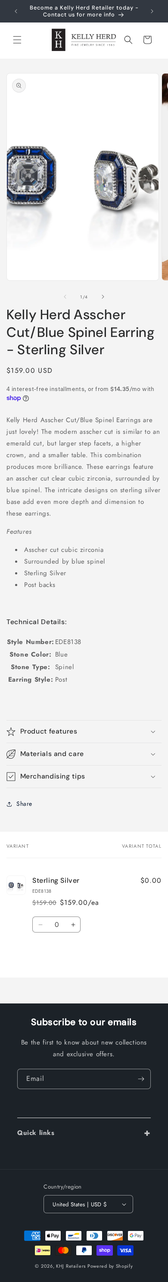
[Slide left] (65, 296)
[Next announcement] (152, 11)
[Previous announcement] (15, 11)
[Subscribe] (140, 1079)
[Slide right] (102, 296)
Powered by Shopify (110, 1266)
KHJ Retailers (71, 1266)
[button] (17, 39)
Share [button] (24, 803)
